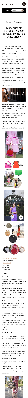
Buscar (22, 10)
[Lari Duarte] (14, 4)
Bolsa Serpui (7, 263)
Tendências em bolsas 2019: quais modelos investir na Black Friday (14, 32)
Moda (19, 40)
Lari (16, 40)
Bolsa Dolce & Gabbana (10, 258)
